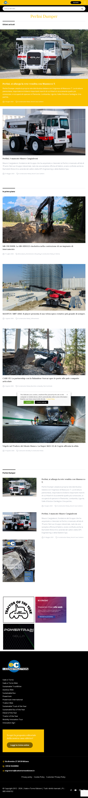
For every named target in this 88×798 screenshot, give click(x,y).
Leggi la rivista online (19, 745)
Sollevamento (35, 318)
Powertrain (7, 696)
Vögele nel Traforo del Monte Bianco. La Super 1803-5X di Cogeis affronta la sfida (40, 446)
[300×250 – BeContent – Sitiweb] (50, 610)
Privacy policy (26, 777)
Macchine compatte (37, 386)
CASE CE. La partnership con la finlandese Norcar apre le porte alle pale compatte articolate (41, 380)
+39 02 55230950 (11, 766)
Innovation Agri (9, 723)
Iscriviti (75, 2)
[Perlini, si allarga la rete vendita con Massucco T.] (44, 54)
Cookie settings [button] (41, 402)
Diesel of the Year (10, 713)
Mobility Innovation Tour (13, 719)
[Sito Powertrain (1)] (18, 637)
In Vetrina (57, 254)
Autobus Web (8, 690)
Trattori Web (8, 703)
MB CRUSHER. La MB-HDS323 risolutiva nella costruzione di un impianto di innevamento (38, 247)
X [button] (67, 395)
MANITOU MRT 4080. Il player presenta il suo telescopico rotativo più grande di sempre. (44, 314)
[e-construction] (6, 2)
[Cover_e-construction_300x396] (44, 561)
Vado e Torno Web (10, 683)
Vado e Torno (8, 680)
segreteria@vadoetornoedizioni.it (20, 770)
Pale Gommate (47, 386)
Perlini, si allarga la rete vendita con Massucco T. (29, 83)
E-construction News (24, 102)
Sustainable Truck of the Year (15, 706)
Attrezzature (21, 254)
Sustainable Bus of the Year (14, 709)
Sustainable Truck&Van (12, 686)
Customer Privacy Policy (55, 777)
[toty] (18, 610)
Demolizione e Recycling (33, 254)
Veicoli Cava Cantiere (37, 102)
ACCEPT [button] (28, 402)
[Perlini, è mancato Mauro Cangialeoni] (44, 132)
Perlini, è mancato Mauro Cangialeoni (20, 158)
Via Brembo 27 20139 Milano (17, 761)
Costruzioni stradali (24, 451)
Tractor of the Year (10, 716)
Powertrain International (13, 699)
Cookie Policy (39, 777)
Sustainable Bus (9, 693)
